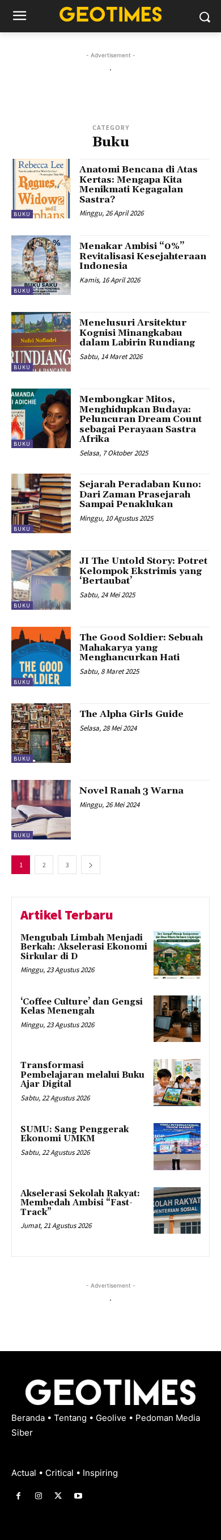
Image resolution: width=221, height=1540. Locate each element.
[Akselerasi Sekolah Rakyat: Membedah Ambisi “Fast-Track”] (177, 1210)
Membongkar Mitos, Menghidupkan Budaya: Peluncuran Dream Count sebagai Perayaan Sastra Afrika (140, 419)
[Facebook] (18, 1496)
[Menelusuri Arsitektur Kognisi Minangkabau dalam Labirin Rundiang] (41, 342)
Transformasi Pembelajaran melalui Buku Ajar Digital (82, 1075)
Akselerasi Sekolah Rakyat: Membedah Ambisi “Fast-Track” (80, 1203)
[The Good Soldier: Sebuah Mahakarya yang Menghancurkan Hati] (41, 656)
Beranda (29, 1417)
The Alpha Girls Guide (131, 714)
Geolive (112, 1417)
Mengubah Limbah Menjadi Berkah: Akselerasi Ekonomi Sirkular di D (83, 947)
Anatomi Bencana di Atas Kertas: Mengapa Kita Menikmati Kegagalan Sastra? (138, 184)
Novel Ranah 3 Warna (131, 790)
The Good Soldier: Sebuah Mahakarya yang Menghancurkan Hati (141, 647)
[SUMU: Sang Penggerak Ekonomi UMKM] (177, 1146)
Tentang (71, 1417)
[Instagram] (38, 1496)
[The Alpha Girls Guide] (41, 733)
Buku (22, 214)
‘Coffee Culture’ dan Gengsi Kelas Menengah (81, 1007)
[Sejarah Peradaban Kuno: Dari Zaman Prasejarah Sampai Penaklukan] (41, 503)
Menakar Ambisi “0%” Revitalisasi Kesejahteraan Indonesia (142, 256)
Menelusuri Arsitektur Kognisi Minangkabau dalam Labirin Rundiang (137, 332)
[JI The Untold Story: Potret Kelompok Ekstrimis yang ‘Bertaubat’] (41, 580)
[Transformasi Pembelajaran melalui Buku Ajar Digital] (177, 1082)
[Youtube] (78, 1496)
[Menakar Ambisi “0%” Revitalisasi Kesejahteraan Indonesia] (41, 265)
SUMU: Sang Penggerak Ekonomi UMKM (74, 1134)
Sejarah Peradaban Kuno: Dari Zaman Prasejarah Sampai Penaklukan (140, 494)
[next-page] (90, 864)
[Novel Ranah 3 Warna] (41, 809)
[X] (58, 1496)
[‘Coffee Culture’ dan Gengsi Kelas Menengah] (177, 1019)
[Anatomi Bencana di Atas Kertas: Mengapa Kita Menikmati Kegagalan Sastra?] (41, 188)
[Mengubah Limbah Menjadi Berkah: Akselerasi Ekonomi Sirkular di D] (177, 954)
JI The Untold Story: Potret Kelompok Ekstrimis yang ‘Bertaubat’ (143, 571)
